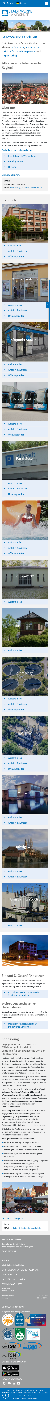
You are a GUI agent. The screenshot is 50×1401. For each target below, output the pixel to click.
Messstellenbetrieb (40, 1393)
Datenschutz (22, 1390)
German (22, 3)
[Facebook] (4, 1384)
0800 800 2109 (9, 1274)
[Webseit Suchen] (4, 3)
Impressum (11, 1390)
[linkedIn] (18, 1384)
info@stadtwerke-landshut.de (13, 1265)
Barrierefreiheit (25, 1395)
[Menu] (46, 3)
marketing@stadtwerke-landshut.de (25, 1228)
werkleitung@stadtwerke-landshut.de (26, 187)
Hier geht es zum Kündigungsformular (16, 1312)
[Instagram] (14, 1384)
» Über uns (18, 47)
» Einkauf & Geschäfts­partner (19, 51)
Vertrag (9, 34)
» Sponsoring (9, 55)
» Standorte (32, 47)
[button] (25, 156)
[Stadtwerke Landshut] (17, 13)
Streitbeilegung (36, 1390)
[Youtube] (9, 1384)
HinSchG (27, 1393)
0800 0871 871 (9, 1251)
